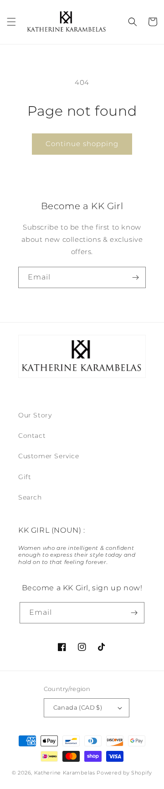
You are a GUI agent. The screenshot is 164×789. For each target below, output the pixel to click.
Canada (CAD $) (77, 707)
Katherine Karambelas (64, 772)
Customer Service (48, 456)
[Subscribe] (135, 277)
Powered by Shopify (124, 772)
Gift (24, 477)
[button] (11, 22)
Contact (32, 435)
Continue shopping (82, 143)
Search (30, 497)
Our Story (34, 415)
